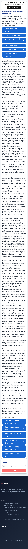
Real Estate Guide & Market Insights (14, 519)
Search (14, 470)
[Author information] (25, 12)
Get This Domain (14, 7)
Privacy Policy (8, 530)
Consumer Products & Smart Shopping (15, 507)
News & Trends (8, 517)
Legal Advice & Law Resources (12, 514)
